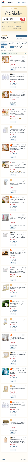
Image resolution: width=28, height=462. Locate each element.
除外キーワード (5, 28)
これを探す (12, 69)
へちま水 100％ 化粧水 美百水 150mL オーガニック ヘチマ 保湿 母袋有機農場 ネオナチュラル (18, 372)
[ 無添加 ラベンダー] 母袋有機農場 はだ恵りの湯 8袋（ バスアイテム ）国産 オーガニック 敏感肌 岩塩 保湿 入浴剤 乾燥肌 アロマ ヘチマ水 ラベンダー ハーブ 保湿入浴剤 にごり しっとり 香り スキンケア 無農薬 (18, 219)
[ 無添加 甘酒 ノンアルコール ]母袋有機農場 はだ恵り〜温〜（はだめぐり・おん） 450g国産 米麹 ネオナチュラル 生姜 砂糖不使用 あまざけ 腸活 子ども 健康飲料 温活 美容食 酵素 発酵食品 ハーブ (18, 166)
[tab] (4, 43)
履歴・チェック (21, 2)
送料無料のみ (19, 26)
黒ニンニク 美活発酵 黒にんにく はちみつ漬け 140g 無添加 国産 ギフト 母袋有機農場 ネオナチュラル (18, 254)
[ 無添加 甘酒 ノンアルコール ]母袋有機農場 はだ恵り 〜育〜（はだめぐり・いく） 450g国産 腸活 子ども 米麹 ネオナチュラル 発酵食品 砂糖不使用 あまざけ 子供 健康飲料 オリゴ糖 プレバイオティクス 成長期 (18, 113)
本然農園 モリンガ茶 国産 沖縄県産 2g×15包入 (17, 389)
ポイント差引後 (20, 47)
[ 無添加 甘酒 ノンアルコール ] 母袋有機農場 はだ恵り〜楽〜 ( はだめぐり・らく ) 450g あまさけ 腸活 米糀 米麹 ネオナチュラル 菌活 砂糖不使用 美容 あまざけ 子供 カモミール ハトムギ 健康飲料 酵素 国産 (18, 60)
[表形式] (5, 47)
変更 (25, 53)
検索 (23, 19)
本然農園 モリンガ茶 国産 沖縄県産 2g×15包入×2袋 (17, 355)
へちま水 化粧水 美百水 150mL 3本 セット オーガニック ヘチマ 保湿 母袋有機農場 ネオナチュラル (18, 406)
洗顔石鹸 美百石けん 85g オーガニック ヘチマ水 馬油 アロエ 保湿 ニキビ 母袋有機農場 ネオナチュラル (17, 305)
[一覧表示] (2, 47)
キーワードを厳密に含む (8, 26)
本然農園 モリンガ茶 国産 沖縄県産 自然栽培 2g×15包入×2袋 (17, 288)
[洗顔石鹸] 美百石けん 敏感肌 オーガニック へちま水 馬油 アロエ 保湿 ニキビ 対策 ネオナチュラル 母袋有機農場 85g (18, 236)
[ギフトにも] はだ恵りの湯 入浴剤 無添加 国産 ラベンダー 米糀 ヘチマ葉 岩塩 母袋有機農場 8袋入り (17, 183)
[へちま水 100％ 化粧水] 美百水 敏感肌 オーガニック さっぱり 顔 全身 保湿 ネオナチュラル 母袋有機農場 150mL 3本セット (17, 78)
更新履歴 (3, 459)
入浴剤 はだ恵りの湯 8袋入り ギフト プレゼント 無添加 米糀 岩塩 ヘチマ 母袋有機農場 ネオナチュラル (17, 339)
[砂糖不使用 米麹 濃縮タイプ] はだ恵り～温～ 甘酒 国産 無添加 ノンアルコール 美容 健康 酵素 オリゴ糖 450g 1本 (18, 441)
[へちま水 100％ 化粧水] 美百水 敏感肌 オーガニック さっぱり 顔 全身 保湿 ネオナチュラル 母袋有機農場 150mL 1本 (17, 131)
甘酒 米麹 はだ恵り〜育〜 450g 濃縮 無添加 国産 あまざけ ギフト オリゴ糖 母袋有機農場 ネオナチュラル (17, 148)
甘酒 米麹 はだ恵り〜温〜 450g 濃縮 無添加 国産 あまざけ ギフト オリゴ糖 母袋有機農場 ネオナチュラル (17, 201)
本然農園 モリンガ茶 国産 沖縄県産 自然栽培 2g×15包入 (17, 321)
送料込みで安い (16, 47)
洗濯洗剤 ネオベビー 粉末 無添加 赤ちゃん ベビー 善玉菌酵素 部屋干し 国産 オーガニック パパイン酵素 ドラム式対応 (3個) (18, 424)
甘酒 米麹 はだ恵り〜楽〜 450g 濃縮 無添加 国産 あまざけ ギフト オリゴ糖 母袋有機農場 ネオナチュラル (17, 96)
